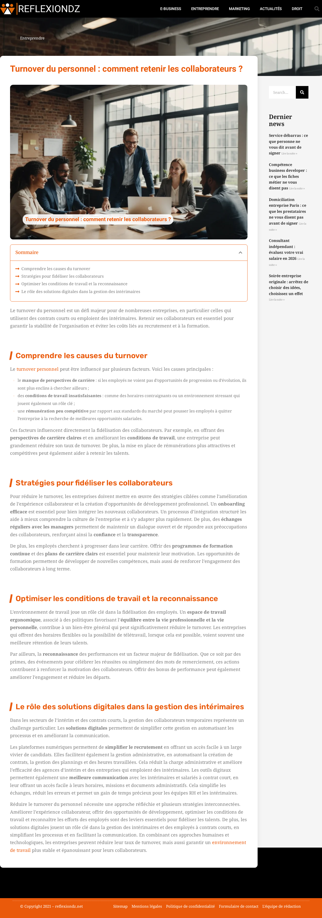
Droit (297, 9)
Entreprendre (205, 9)
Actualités (271, 9)
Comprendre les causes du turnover (55, 268)
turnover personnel (38, 369)
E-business (170, 9)
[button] (317, 9)
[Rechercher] (302, 92)
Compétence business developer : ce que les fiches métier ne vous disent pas (288, 176)
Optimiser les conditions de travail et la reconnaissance (74, 283)
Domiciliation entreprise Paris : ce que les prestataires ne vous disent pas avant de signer (287, 211)
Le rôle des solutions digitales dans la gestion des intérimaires (80, 291)
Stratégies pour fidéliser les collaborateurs (62, 276)
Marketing (239, 9)
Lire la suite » (289, 153)
